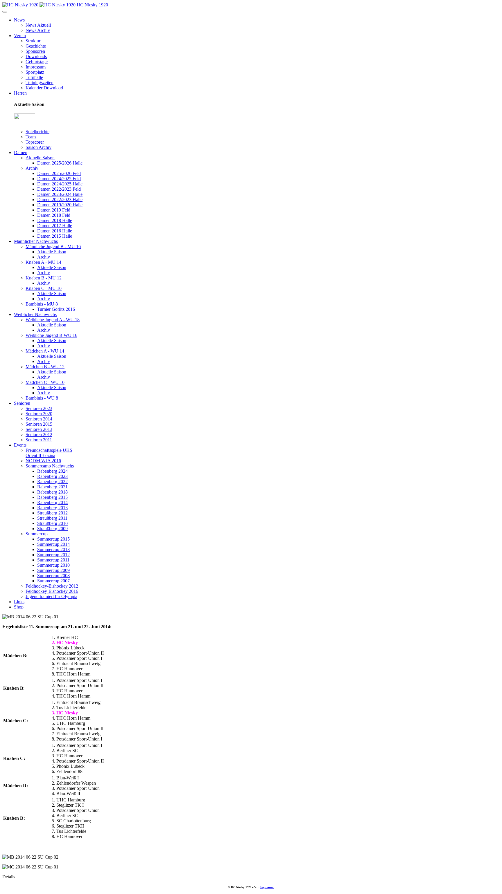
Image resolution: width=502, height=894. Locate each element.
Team (31, 136)
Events (20, 445)
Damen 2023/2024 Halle (60, 194)
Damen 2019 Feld (53, 209)
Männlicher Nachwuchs (36, 241)
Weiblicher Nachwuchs (35, 314)
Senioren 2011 (39, 439)
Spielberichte (37, 131)
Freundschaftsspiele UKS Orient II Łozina (49, 453)
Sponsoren (35, 51)
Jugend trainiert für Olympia (51, 596)
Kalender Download (44, 87)
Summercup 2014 (53, 544)
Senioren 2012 (39, 434)
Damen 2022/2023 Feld (59, 189)
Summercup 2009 (53, 570)
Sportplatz (35, 72)
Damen (20, 152)
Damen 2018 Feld (53, 215)
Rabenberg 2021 (52, 486)
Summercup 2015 (53, 539)
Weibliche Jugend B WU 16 (51, 335)
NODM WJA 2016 (43, 460)
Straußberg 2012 (52, 512)
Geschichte (36, 46)
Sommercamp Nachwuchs (50, 465)
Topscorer (35, 142)
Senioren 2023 (39, 408)
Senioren (22, 403)
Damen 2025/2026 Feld (59, 173)
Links (19, 601)
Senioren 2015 (39, 424)
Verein (20, 35)
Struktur (33, 40)
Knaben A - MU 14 (43, 262)
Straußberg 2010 (52, 523)
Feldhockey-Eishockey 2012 (52, 586)
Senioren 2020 (39, 413)
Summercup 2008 (53, 575)
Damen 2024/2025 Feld (59, 178)
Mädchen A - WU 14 (45, 350)
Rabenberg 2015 (52, 497)
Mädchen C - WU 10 (45, 382)
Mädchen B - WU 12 (45, 366)
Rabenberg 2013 (52, 507)
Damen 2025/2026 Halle (60, 162)
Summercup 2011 (53, 559)
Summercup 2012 (53, 554)
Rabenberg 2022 (52, 481)
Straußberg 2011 (52, 518)
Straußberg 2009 (52, 528)
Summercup (37, 533)
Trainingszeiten (39, 82)
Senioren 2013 (39, 429)
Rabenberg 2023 (52, 476)
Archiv (32, 168)
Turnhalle (34, 77)
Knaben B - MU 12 (44, 277)
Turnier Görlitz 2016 (56, 309)
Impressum (36, 66)
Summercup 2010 (53, 565)
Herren (20, 93)
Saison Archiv (38, 147)
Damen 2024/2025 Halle (60, 183)
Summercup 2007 (53, 580)
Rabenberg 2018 (52, 492)
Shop (19, 606)
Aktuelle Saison (40, 157)
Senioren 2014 (39, 418)
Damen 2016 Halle (54, 230)
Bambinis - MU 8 (42, 303)
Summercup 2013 (53, 549)
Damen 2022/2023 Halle (60, 199)
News (19, 19)
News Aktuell (38, 25)
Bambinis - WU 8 (42, 397)
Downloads (36, 56)
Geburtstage (37, 61)
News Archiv (38, 30)
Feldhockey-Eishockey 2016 (52, 591)
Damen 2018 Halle (54, 220)
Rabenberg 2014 (52, 502)
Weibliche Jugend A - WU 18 (53, 319)
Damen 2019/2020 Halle (60, 204)
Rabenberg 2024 (52, 471)
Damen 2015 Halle (54, 236)
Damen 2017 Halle (54, 225)
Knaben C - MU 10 (44, 288)
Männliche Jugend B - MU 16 (53, 246)
